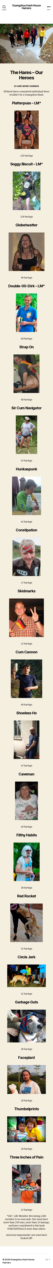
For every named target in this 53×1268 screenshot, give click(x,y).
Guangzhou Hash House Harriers (26, 7)
